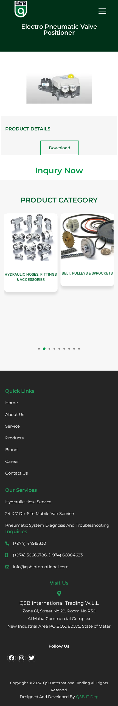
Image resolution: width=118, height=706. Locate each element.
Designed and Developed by (59, 696)
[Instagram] (21, 658)
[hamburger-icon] (101, 11)
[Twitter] (31, 658)
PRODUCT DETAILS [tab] (27, 129)
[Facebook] (11, 658)
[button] (39, 349)
